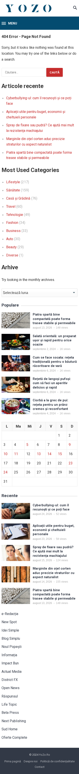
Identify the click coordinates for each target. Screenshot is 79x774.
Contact (40, 766)
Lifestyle (13, 182)
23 (71, 463)
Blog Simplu (11, 638)
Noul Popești (12, 647)
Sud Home (10, 729)
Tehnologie (14, 215)
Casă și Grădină (18, 198)
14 (49, 454)
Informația (9, 655)
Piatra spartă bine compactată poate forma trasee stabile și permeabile (54, 319)
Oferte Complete (14, 737)
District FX (10, 680)
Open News (11, 688)
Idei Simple (10, 630)
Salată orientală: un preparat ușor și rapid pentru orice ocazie (54, 340)
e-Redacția (10, 614)
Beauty (11, 247)
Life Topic (9, 704)
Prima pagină (12, 761)
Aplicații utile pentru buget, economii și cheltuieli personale (53, 530)
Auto (9, 239)
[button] (9, 23)
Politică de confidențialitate (57, 761)
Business (13, 231)
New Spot (9, 622)
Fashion (12, 223)
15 (60, 454)
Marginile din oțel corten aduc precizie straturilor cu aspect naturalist (53, 573)
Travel (10, 206)
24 (5, 472)
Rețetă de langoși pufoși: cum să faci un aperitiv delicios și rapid (52, 383)
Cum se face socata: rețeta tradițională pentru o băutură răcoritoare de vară (55, 362)
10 (5, 454)
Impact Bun (10, 663)
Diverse (12, 255)
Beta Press (10, 712)
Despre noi (31, 761)
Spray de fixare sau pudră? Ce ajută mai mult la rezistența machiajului (53, 551)
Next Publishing (14, 721)
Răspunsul (10, 696)
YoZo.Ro (44, 754)
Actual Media (12, 671)
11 (16, 454)
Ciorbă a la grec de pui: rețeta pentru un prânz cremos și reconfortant (50, 404)
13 (39, 454)
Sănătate (13, 190)
